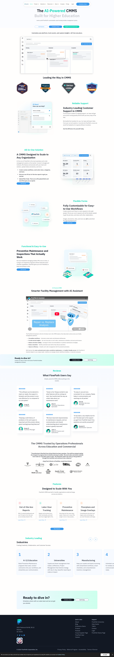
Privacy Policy (61, 649)
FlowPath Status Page (98, 633)
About (77, 622)
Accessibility (82, 649)
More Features (57, 528)
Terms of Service (92, 649)
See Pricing (90, 360)
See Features (41, 26)
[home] (27, 4)
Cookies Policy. (61, 654)
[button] (37, 4)
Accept (105, 654)
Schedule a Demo (83, 4)
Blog (76, 624)
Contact (94, 628)
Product (77, 628)
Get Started (23, 183)
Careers (77, 637)
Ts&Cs (94, 626)
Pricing (67, 4)
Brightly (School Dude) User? (71, 26)
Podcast (77, 630)
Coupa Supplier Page (81, 633)
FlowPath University (98, 622)
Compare (62, 4)
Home (31, 4)
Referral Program (72, 649)
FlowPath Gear (79, 635)
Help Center (95, 624)
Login (72, 4)
